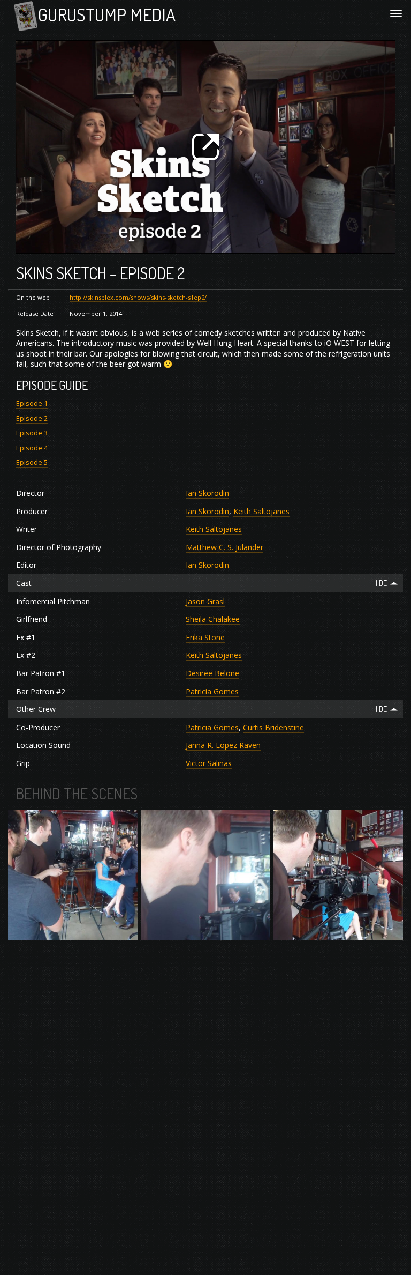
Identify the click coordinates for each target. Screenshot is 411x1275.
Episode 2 (32, 418)
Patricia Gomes (212, 691)
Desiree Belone (212, 673)
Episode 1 (32, 403)
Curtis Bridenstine (273, 727)
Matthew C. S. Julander (224, 547)
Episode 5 (32, 462)
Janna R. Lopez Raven (223, 745)
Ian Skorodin (207, 493)
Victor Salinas (209, 763)
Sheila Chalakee (213, 619)
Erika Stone (205, 637)
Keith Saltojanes (261, 511)
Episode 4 (32, 448)
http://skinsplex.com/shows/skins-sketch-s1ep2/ (138, 297)
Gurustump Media (107, 14)
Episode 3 (32, 433)
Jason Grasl (205, 601)
